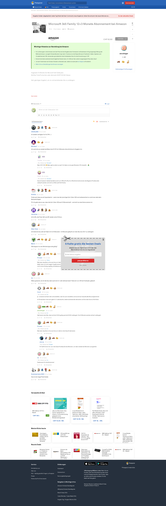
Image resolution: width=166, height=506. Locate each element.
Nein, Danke (83, 265)
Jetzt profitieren (83, 260)
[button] (83, 243)
